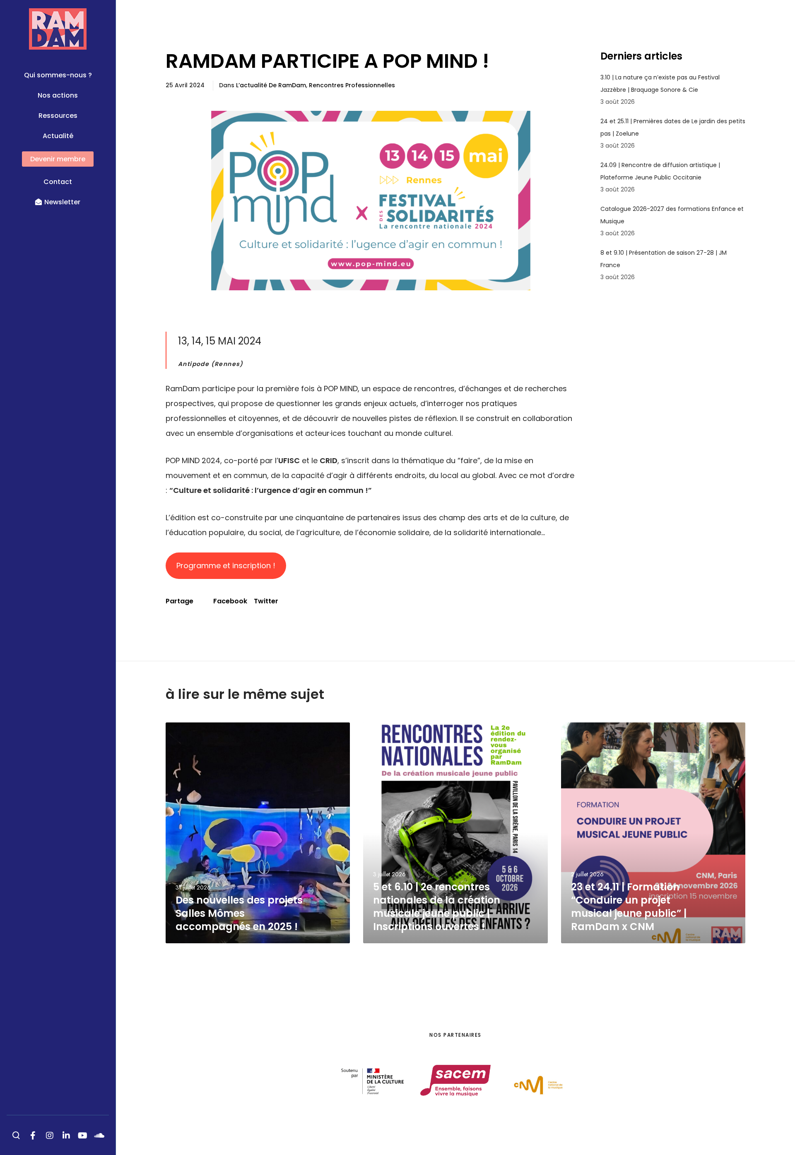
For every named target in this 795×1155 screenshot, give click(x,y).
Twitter (266, 601)
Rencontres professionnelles (352, 85)
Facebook (230, 601)
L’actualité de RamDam (271, 85)
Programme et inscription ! (225, 565)
